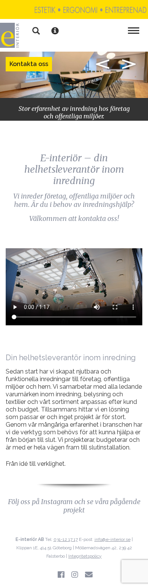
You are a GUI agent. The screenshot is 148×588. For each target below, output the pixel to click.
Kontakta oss (28, 64)
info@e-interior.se (112, 539)
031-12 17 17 (66, 539)
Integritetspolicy (85, 556)
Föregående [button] (102, 64)
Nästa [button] (129, 64)
